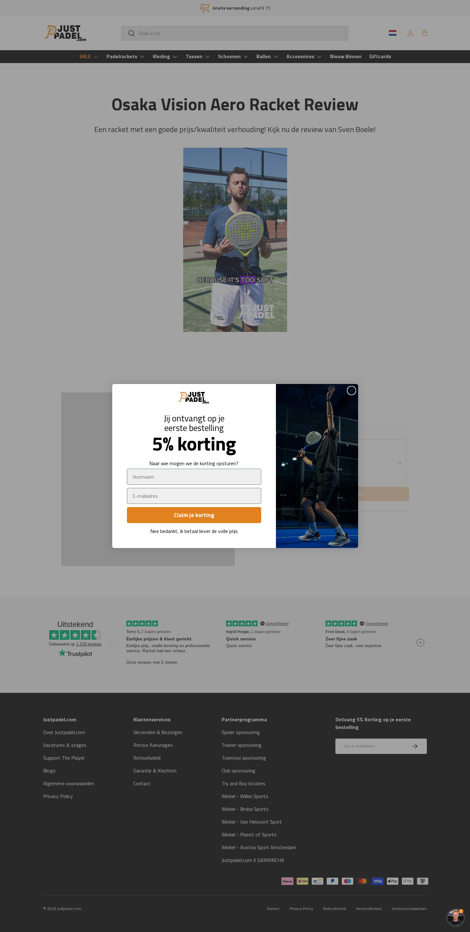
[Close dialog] (352, 391)
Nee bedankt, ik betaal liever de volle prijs (194, 531)
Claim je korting (194, 515)
